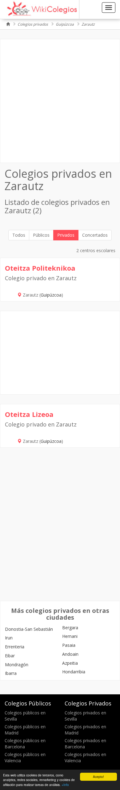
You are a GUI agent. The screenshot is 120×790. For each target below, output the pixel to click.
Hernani (70, 636)
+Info (65, 784)
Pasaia (68, 645)
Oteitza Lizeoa (29, 414)
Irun (9, 638)
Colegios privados (33, 24)
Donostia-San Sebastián (29, 629)
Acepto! (98, 776)
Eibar (10, 656)
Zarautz (88, 24)
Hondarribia (73, 672)
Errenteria (14, 647)
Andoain (70, 654)
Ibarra (11, 673)
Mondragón (16, 664)
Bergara (70, 627)
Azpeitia (70, 663)
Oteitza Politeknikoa (40, 267)
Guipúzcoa (65, 24)
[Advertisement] (60, 101)
